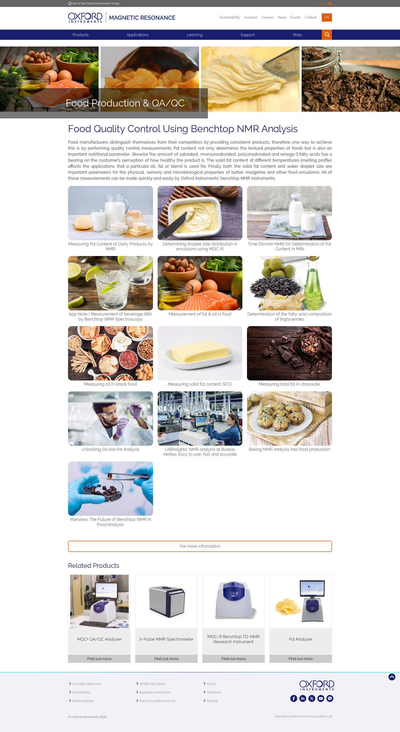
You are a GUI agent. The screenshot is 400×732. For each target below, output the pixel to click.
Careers (268, 17)
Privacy (211, 684)
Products (81, 34)
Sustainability (230, 17)
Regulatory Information (155, 692)
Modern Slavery (83, 701)
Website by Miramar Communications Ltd (303, 716)
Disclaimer (213, 692)
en (327, 17)
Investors (251, 17)
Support (248, 34)
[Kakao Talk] (329, 698)
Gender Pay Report (152, 684)
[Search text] (316, 35)
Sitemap (212, 701)
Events (296, 17)
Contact (311, 17)
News (282, 17)
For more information (200, 546)
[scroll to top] (391, 676)
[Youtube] (320, 698)
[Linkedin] (302, 698)
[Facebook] (293, 698)
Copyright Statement (86, 684)
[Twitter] (311, 698)
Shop (297, 34)
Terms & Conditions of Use (157, 701)
